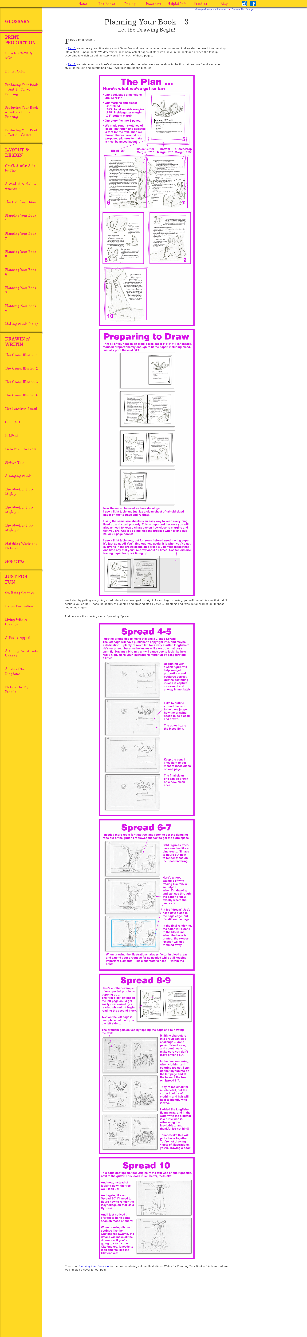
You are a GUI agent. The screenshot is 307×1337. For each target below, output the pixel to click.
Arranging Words (18, 475)
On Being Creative (19, 592)
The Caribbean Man (20, 201)
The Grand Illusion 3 (21, 381)
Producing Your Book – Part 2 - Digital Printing (21, 112)
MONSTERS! (15, 561)
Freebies (200, 3)
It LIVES (12, 435)
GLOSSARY (17, 21)
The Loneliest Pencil (21, 408)
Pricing (130, 3)
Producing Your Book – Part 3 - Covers (21, 132)
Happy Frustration (19, 606)
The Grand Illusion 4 (21, 395)
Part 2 (72, 64)
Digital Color (15, 71)
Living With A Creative (16, 621)
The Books (106, 3)
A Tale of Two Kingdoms (16, 671)
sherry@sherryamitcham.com (211, 9)
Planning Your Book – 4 (94, 1266)
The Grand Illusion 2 (21, 368)
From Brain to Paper (20, 448)
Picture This (14, 462)
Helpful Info (177, 3)
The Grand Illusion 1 (21, 354)
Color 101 (12, 422)
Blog (224, 3)
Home (83, 3)
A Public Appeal (17, 637)
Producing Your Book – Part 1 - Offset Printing (21, 89)
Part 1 (72, 48)
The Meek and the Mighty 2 (19, 509)
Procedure (153, 3)
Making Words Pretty (21, 323)
